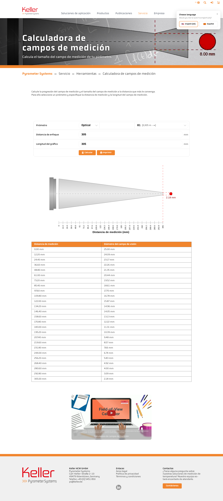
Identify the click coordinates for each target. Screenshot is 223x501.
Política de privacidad (127, 474)
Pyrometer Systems (37, 73)
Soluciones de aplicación (76, 13)
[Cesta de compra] (218, 2)
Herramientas (86, 73)
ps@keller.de (75, 482)
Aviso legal (121, 471)
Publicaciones (124, 13)
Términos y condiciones (128, 476)
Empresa (159, 13)
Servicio (143, 13)
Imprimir (107, 153)
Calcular (89, 153)
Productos (103, 13)
